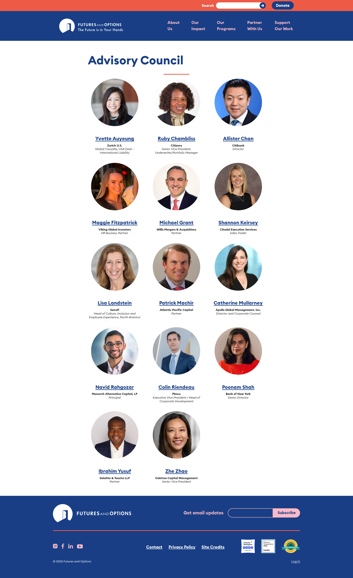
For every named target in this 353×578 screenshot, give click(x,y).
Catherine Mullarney (238, 303)
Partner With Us (254, 25)
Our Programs (226, 25)
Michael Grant (176, 222)
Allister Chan (238, 138)
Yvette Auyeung (114, 138)
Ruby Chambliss (176, 138)
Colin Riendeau (176, 387)
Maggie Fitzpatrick (114, 222)
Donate (283, 5)
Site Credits (213, 547)
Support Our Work (284, 25)
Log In (295, 561)
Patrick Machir (176, 303)
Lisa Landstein (115, 303)
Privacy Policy (182, 547)
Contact (154, 547)
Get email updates (203, 513)
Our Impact (198, 25)
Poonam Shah (238, 387)
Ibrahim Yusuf (115, 471)
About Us (173, 25)
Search (208, 5)
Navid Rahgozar (114, 387)
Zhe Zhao (176, 471)
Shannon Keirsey (238, 222)
